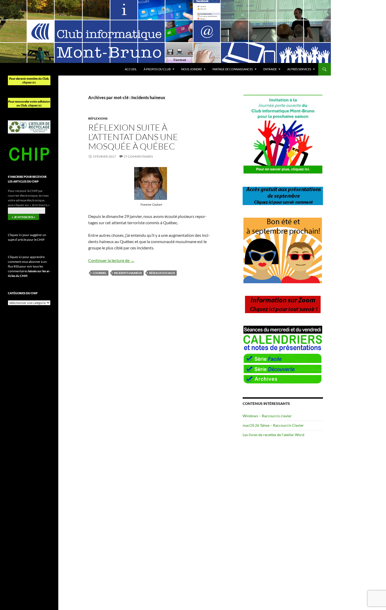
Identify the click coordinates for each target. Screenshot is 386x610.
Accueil (131, 69)
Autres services (299, 69)
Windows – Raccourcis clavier (267, 416)
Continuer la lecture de (111, 260)
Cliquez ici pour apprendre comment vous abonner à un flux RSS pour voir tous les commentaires (29, 266)
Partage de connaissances (232, 69)
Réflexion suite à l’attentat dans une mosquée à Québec (133, 137)
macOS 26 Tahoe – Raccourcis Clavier (273, 425)
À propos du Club (157, 69)
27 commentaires (138, 156)
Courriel (100, 273)
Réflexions (98, 118)
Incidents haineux (128, 273)
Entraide (270, 69)
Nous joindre (191, 69)
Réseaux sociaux (162, 273)
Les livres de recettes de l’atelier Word (273, 434)
